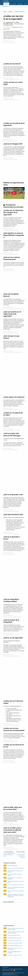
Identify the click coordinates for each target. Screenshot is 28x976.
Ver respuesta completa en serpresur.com (10, 332)
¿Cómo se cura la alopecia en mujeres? (21, 856)
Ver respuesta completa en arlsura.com (10, 741)
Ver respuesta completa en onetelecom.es (10, 449)
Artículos (10, 11)
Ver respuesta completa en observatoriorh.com (11, 430)
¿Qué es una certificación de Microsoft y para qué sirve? (16, 888)
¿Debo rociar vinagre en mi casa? (15, 955)
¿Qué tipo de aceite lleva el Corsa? (15, 945)
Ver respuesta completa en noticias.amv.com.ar (11, 725)
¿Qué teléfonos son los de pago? (14, 937)
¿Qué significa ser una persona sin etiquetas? (15, 878)
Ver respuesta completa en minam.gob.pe (10, 511)
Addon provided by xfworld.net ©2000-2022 (10, 974)
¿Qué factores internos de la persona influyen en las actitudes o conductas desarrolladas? (16, 895)
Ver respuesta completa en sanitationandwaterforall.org (13, 308)
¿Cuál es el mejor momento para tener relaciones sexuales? (16, 932)
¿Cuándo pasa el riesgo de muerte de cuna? (16, 882)
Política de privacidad (18, 969)
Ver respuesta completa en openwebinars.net (11, 656)
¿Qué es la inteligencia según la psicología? (14, 952)
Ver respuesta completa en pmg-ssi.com (10, 254)
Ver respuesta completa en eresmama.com (11, 99)
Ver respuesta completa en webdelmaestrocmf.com (12, 352)
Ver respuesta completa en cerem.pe (9, 42)
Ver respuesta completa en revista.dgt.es (10, 230)
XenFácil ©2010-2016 (11, 973)
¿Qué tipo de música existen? (14, 935)
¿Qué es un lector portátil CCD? (14, 940)
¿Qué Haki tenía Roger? (13, 865)
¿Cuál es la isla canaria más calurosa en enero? (16, 891)
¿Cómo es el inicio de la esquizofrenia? (16, 868)
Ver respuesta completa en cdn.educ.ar (10, 762)
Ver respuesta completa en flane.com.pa (10, 634)
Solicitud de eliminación (8, 40)
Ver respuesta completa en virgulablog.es (10, 409)
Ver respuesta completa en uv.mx (9, 270)
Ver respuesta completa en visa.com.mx (10, 824)
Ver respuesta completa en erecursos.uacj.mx (11, 79)
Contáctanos (4, 969)
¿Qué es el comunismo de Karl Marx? (16, 884)
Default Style (5, 967)
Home (4, 11)
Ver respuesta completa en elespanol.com (10, 848)
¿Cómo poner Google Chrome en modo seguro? (15, 948)
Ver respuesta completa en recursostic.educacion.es (12, 616)
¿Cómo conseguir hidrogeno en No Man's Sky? (15, 871)
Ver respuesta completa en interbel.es (10, 159)
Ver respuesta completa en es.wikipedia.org (11, 533)
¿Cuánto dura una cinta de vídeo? (15, 943)
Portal (11, 970)
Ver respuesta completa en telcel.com (10, 140)
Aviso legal (10, 969)
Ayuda (3, 970)
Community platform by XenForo (13, 972)
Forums (6, 3)
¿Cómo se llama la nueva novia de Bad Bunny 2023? (9, 854)
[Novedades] (24, 4)
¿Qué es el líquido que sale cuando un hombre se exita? (16, 929)
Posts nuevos (4, 6)
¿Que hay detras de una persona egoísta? (15, 875)
